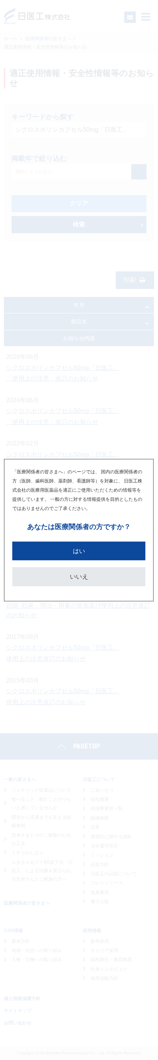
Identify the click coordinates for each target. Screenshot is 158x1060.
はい (79, 550)
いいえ (79, 576)
